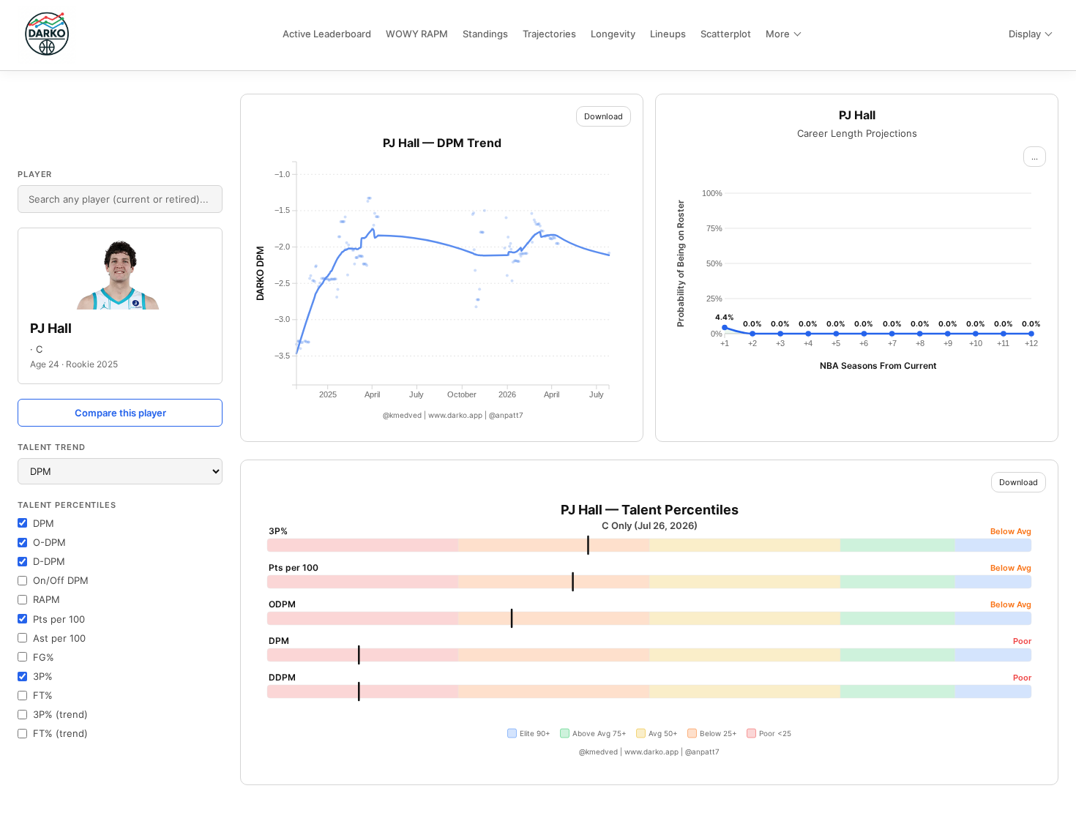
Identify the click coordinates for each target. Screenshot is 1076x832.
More (778, 34)
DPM (43, 523)
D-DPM (49, 561)
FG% (43, 657)
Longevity (613, 34)
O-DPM (49, 542)
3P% (43, 676)
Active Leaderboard (327, 34)
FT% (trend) (60, 733)
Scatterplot (725, 34)
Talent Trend (52, 447)
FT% (43, 695)
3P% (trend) (60, 714)
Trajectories (549, 34)
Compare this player (120, 413)
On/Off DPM (61, 580)
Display (1025, 34)
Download (603, 116)
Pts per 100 (59, 619)
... (1034, 156)
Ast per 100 (59, 638)
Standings (485, 34)
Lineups (668, 34)
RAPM (46, 599)
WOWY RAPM (417, 34)
